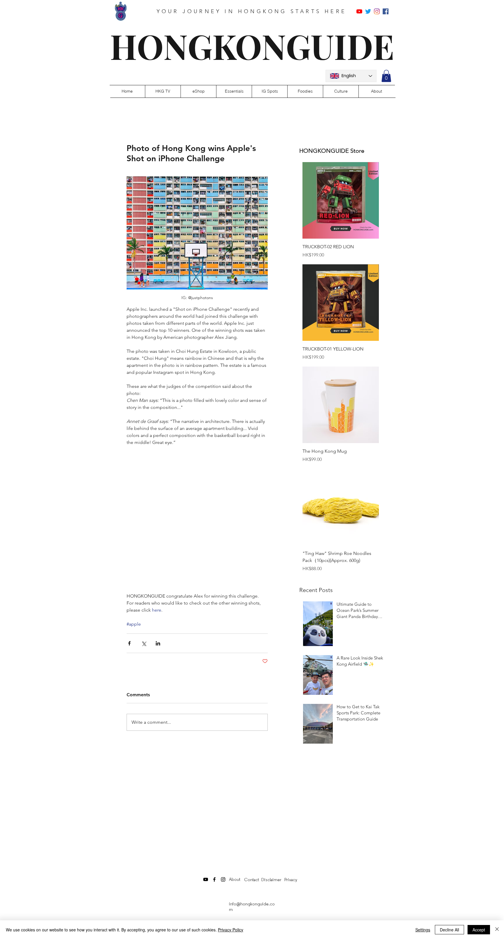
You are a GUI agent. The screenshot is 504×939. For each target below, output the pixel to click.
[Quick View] (340, 200)
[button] (386, 76)
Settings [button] (422, 930)
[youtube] (359, 11)
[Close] (497, 929)
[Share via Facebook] (129, 643)
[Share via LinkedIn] (158, 643)
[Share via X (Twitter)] (143, 643)
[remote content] (197, 519)
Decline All (449, 930)
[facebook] (385, 11)
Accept (479, 930)
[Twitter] (368, 11)
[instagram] (377, 11)
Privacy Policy (230, 930)
